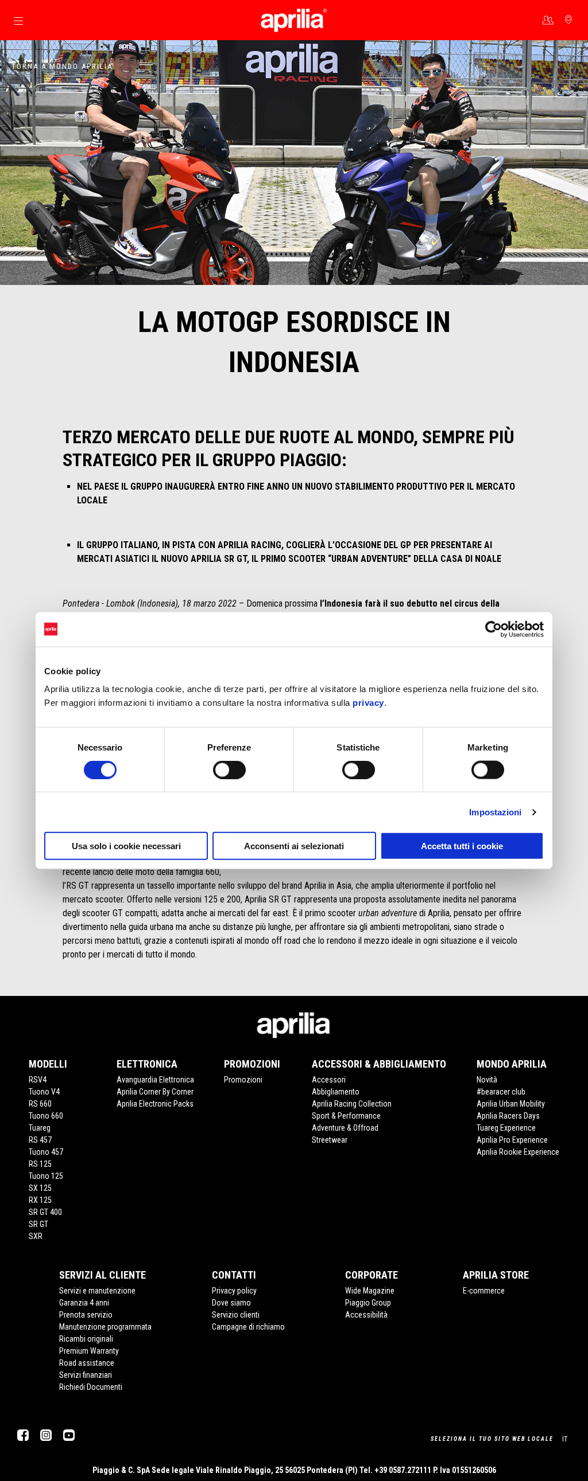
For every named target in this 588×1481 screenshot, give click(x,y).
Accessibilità (366, 1314)
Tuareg (40, 1127)
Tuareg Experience (506, 1127)
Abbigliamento (335, 1091)
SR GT (38, 1224)
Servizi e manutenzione (97, 1290)
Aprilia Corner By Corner (155, 1091)
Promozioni (243, 1079)
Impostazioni (495, 811)
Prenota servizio (86, 1314)
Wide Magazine (369, 1290)
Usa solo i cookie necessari (126, 846)
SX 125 (40, 1188)
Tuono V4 (44, 1091)
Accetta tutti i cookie (462, 846)
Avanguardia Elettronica (155, 1079)
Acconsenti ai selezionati (294, 846)
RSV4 (38, 1079)
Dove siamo (231, 1302)
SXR (35, 1236)
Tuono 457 (46, 1151)
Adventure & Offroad (345, 1127)
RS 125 (40, 1164)
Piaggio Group (368, 1302)
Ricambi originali (86, 1338)
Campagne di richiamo (248, 1326)
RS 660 (40, 1103)
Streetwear (329, 1139)
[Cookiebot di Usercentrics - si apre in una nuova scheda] (493, 629)
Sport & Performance (346, 1115)
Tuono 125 (46, 1176)
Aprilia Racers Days (508, 1115)
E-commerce (484, 1290)
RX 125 (40, 1200)
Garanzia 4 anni (84, 1302)
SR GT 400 (45, 1212)
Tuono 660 (46, 1115)
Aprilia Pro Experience (512, 1139)
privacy (368, 703)
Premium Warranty (89, 1350)
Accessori (329, 1079)
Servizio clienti (236, 1314)
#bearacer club (501, 1091)
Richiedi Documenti (90, 1387)
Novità (487, 1079)
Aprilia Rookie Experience (518, 1151)
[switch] (229, 769)
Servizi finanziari (85, 1375)
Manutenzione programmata (105, 1326)
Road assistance (86, 1362)
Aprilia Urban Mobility (511, 1103)
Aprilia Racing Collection (352, 1103)
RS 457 (40, 1139)
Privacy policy (234, 1290)
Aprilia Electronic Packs (155, 1103)
